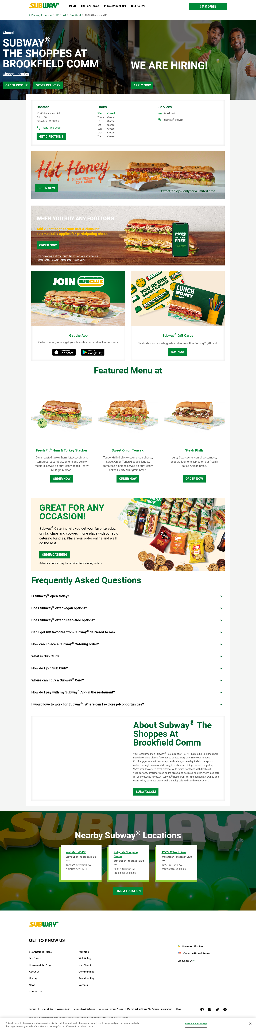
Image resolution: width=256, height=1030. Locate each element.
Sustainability (87, 978)
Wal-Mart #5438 (76, 852)
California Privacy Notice (111, 1009)
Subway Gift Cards (177, 336)
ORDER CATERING (54, 554)
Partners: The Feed (193, 946)
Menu (72, 6)
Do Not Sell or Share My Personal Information (149, 1009)
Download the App (40, 965)
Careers (83, 985)
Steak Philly (194, 450)
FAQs (178, 1009)
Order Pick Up (16, 85)
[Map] (78, 758)
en (185, 961)
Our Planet (85, 965)
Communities (86, 972)
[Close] (250, 1023)
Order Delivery (48, 85)
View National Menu (40, 952)
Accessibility (63, 1009)
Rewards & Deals (115, 6)
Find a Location (128, 891)
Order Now (46, 188)
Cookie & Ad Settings (84, 1009)
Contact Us (35, 991)
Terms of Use (46, 1009)
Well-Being (85, 958)
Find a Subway (90, 6)
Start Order (208, 6)
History (33, 978)
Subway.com (146, 791)
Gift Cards (138, 6)
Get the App (78, 336)
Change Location (16, 74)
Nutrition (84, 952)
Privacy (32, 1009)
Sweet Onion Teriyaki (128, 450)
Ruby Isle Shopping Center (126, 854)
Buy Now (178, 352)
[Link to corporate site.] (44, 935)
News (32, 985)
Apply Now (142, 85)
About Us (34, 972)
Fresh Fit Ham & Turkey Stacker (61, 450)
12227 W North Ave (174, 852)
